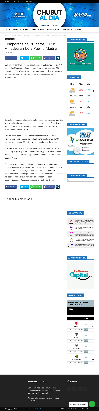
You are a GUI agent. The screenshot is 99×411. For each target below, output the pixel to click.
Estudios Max (38, 409)
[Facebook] (80, 1)
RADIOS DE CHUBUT (38, 29)
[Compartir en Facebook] (11, 58)
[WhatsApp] (92, 1)
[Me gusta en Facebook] (49, 58)
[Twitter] (88, 1)
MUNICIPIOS (17, 29)
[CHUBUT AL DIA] (49, 15)
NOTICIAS (26, 29)
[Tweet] (24, 58)
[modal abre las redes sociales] (58, 58)
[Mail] (84, 1)
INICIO (7, 2)
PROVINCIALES (16, 36)
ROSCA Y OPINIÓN (52, 29)
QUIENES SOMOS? (16, 2)
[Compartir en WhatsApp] (36, 58)
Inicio (6, 36)
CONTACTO (28, 2)
